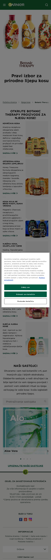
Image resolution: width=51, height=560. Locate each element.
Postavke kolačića (25, 301)
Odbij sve (25, 287)
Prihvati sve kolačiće (25, 294)
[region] (25, 280)
